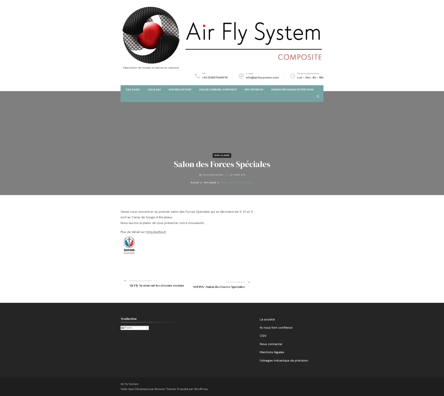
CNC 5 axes (133, 89)
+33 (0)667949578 (215, 77)
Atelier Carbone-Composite (218, 89)
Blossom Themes (165, 389)
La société (267, 319)
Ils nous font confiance (276, 327)
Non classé (221, 155)
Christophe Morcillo (213, 174)
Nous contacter (271, 344)
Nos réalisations (180, 89)
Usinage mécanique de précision (292, 89)
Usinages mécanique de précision (284, 360)
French (128, 328)
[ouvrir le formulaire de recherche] (318, 96)
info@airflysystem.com (262, 77)
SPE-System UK (254, 89)
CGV (263, 336)
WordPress (201, 389)
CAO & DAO (154, 89)
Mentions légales (272, 352)
